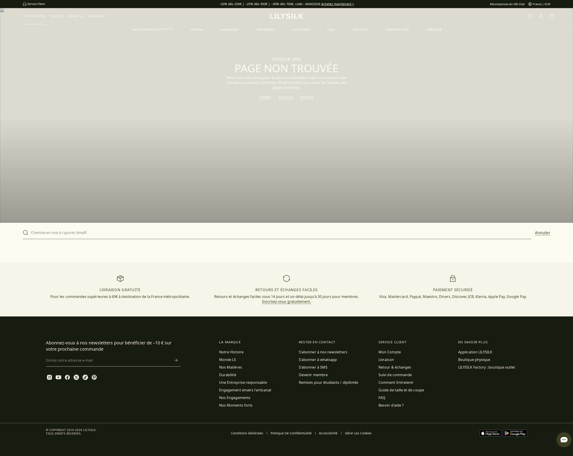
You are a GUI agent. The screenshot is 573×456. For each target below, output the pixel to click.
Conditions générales (247, 433)
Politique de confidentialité (291, 433)
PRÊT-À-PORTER (34, 16)
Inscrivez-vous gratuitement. (286, 301)
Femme (265, 97)
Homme (307, 97)
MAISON (57, 16)
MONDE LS (76, 16)
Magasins (97, 16)
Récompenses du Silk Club (507, 4)
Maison (286, 97)
